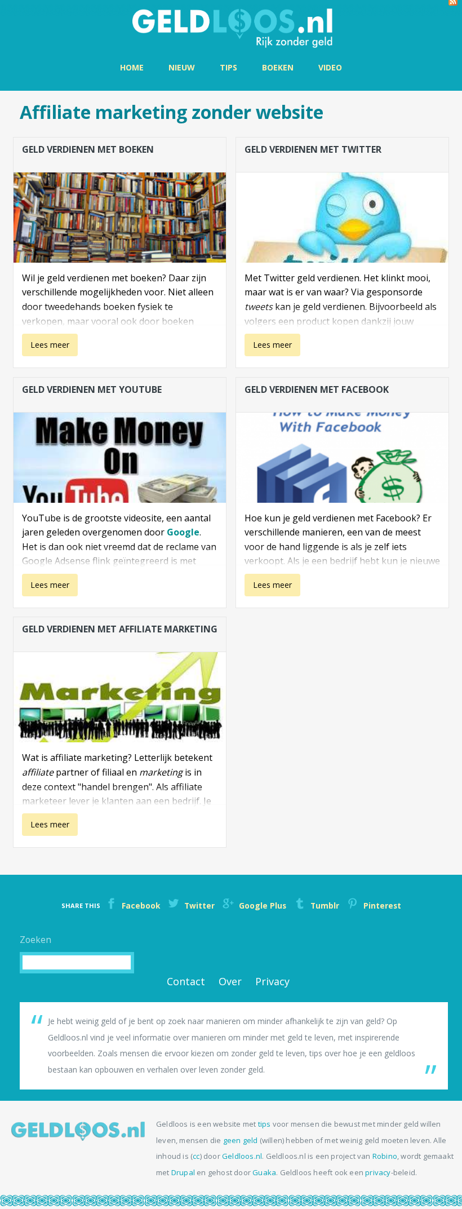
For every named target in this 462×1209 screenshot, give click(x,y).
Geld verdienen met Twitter (313, 149)
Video (330, 67)
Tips (228, 67)
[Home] (231, 27)
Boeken (278, 67)
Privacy (272, 981)
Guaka (264, 1172)
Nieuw (181, 67)
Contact (186, 981)
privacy (377, 1172)
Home (132, 67)
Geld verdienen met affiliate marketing (119, 629)
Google (183, 532)
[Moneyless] (78, 1137)
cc (196, 1156)
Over (230, 981)
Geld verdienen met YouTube (92, 389)
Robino (384, 1156)
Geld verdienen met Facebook (317, 389)
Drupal (183, 1172)
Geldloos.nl (242, 1156)
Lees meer (48, 347)
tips (264, 1124)
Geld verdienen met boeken (88, 149)
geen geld (240, 1140)
